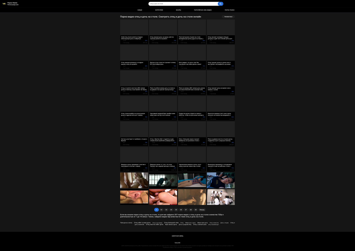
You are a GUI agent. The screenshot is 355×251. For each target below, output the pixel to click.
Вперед (202, 209)
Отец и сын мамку (157, 222)
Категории (159, 10)
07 (186, 209)
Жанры (178, 10)
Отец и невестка (214, 222)
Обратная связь (177, 236)
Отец (182, 222)
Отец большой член (171, 223)
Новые (139, 10)
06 (181, 209)
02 (161, 209)
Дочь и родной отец (185, 224)
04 (171, 209)
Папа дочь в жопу (126, 223)
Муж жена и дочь (171, 224)
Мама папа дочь (202, 222)
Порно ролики (122, 10)
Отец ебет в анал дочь (142, 223)
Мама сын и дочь (190, 222)
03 (166, 209)
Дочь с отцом (224, 222)
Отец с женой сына (199, 224)
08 (191, 209)
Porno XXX (177, 242)
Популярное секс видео (203, 10)
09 (196, 209)
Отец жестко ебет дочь (154, 224)
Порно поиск (229, 10)
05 (176, 209)
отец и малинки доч (213, 224)
